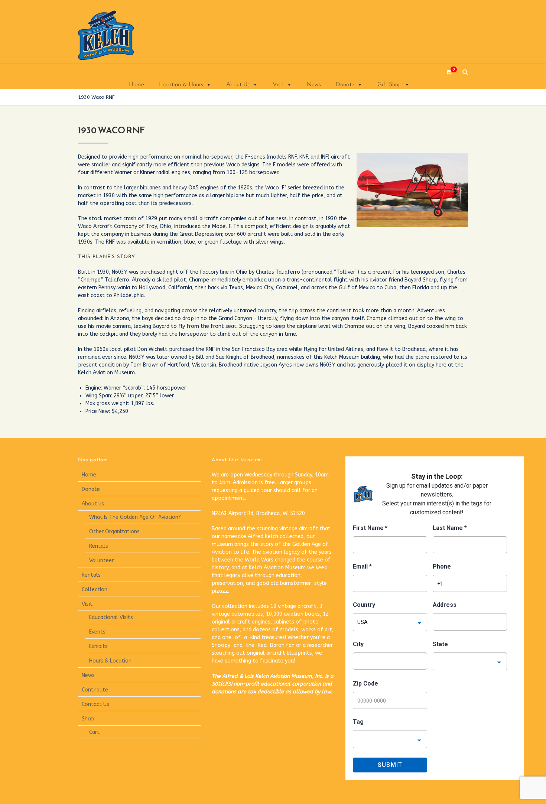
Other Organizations (114, 531)
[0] (445, 72)
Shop (88, 719)
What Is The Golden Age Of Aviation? (135, 517)
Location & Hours (181, 85)
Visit (278, 85)
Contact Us (95, 704)
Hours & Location (110, 661)
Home (136, 85)
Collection (94, 589)
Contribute (95, 690)
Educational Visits (111, 617)
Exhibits (98, 646)
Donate (345, 85)
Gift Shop (389, 85)
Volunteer (101, 560)
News (314, 85)
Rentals (98, 546)
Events (97, 632)
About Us (238, 85)
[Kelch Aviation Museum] (115, 35)
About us (93, 504)
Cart (94, 732)
